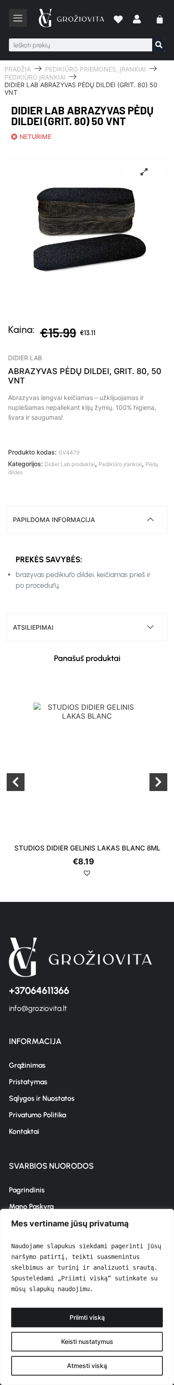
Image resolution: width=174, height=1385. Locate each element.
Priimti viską (87, 1317)
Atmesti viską (87, 1365)
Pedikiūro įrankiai (35, 77)
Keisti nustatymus (87, 1341)
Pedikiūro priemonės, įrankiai (95, 69)
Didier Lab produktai (70, 464)
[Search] (158, 44)
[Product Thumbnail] (144, 172)
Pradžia (17, 69)
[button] (87, 876)
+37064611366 (39, 991)
